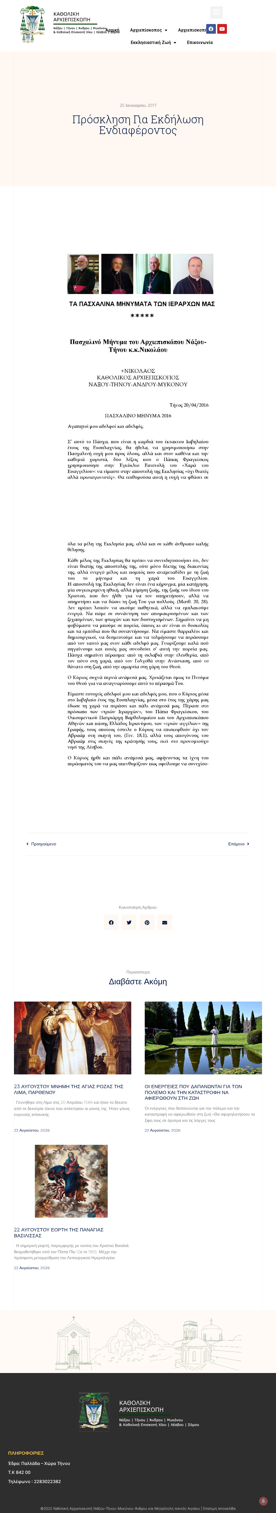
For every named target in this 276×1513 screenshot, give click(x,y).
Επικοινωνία (200, 42)
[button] (217, 12)
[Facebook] (211, 29)
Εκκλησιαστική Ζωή (151, 42)
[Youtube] (222, 29)
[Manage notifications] (263, 1501)
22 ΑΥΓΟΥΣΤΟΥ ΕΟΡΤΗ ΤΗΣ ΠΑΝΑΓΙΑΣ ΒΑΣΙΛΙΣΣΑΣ (59, 1233)
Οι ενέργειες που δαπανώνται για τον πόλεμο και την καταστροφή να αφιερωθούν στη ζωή (193, 1092)
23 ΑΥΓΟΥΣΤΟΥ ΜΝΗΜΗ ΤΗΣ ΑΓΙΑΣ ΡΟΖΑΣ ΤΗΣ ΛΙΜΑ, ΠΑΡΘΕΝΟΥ (68, 1089)
